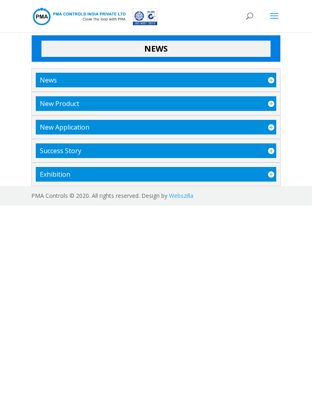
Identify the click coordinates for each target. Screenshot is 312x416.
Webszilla (181, 195)
